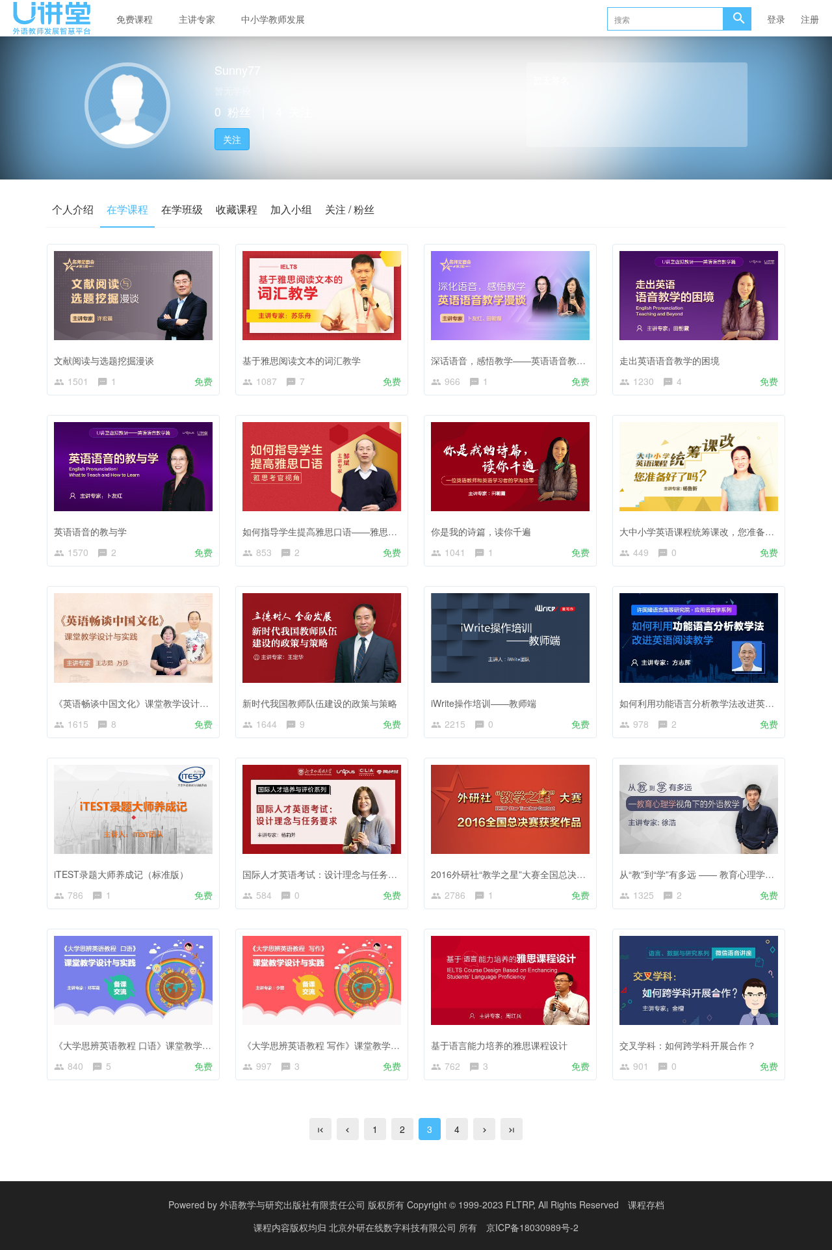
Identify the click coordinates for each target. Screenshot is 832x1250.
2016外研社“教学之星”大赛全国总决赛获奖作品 (526, 874)
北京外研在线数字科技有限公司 (394, 1227)
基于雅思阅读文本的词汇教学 (301, 360)
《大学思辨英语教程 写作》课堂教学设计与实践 (339, 1045)
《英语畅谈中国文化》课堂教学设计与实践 (140, 703)
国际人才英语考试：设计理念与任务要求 (324, 874)
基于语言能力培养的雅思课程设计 (499, 1045)
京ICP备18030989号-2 (532, 1227)
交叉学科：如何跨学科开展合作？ (687, 1045)
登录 (776, 18)
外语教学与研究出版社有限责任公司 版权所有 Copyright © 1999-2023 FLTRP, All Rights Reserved (419, 1204)
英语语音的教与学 (90, 531)
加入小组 (291, 209)
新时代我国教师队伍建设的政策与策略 (319, 703)
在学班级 (182, 209)
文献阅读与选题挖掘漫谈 (104, 360)
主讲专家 (197, 18)
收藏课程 (236, 209)
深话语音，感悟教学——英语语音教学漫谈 (517, 360)
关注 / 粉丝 (349, 209)
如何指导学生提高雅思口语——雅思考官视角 (333, 531)
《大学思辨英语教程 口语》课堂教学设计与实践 (151, 1045)
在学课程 (127, 209)
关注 (232, 139)
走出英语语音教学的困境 (669, 360)
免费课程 (134, 18)
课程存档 (646, 1204)
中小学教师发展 (273, 18)
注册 (810, 18)
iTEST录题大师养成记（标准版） (121, 874)
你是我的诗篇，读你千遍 (481, 531)
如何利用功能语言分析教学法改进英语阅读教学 (715, 703)
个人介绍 (73, 209)
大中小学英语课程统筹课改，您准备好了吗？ (710, 531)
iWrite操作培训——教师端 (483, 703)
